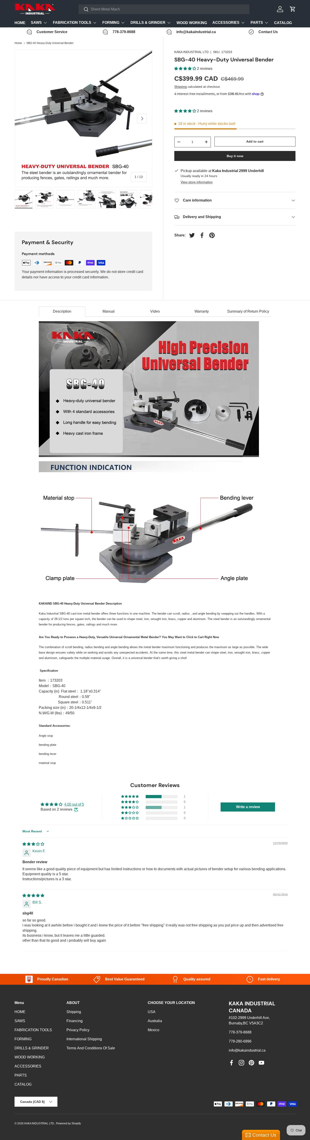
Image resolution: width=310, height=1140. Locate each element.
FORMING (110, 22)
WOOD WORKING (192, 23)
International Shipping (84, 1039)
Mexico (153, 1030)
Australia (155, 1021)
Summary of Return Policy (248, 311)
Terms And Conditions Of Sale (90, 1048)
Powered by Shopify (68, 1123)
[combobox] (164, 9)
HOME (20, 23)
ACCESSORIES (225, 22)
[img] (33, 844)
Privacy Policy (77, 1030)
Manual (109, 311)
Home (18, 43)
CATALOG (283, 23)
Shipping (180, 86)
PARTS (257, 22)
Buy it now (235, 156)
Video (155, 311)
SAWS (36, 22)
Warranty (201, 311)
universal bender (142, 658)
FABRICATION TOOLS (72, 22)
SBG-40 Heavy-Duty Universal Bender (50, 43)
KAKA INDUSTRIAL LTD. (39, 1123)
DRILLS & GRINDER (147, 22)
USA (151, 1012)
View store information (197, 182)
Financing (74, 1021)
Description (62, 311)
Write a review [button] (248, 807)
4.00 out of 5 (74, 804)
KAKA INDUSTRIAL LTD (191, 52)
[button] (185, 68)
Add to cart (254, 141)
